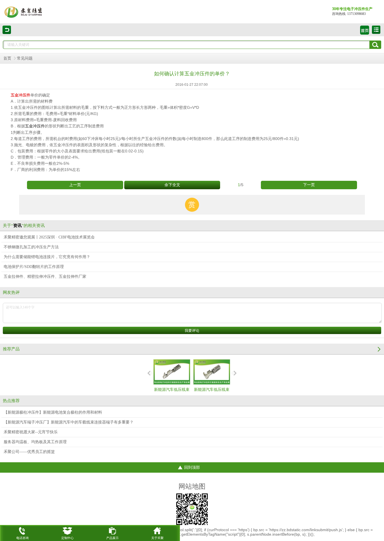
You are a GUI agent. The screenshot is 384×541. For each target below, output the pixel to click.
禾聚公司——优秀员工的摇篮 (29, 452)
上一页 (75, 185)
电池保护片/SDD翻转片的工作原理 (34, 267)
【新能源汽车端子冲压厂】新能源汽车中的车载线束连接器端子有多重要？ (69, 422)
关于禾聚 (157, 538)
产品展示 (112, 538)
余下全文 (172, 185)
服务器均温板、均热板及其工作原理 (35, 442)
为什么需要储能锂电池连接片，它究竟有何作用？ (47, 257)
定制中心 (67, 538)
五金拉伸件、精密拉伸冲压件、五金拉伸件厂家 (45, 276)
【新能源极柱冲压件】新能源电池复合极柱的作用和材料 (53, 412)
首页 (7, 58)
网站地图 (192, 486)
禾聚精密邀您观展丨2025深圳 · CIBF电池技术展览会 (49, 237)
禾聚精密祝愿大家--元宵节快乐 (31, 432)
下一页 (309, 185)
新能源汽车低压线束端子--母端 (171, 394)
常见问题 (25, 58)
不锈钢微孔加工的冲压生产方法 (31, 247)
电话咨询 (22, 538)
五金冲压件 (35, 126)
